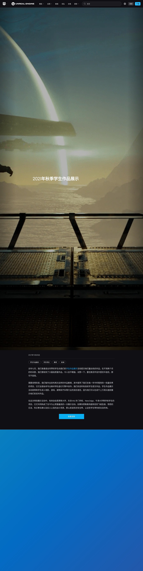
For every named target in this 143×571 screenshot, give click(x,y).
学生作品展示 (71, 369)
